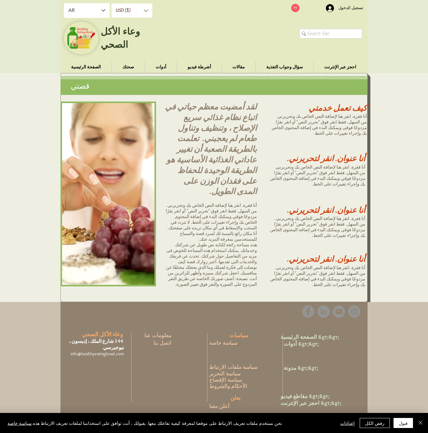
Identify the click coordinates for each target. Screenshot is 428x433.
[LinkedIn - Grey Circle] (323, 311)
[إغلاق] (420, 423)
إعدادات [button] (347, 423)
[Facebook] (308, 311)
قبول (403, 423)
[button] (132, 10)
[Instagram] (354, 311)
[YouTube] (339, 311)
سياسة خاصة (20, 423)
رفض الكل (374, 423)
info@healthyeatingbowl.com (97, 354)
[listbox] (132, 10)
